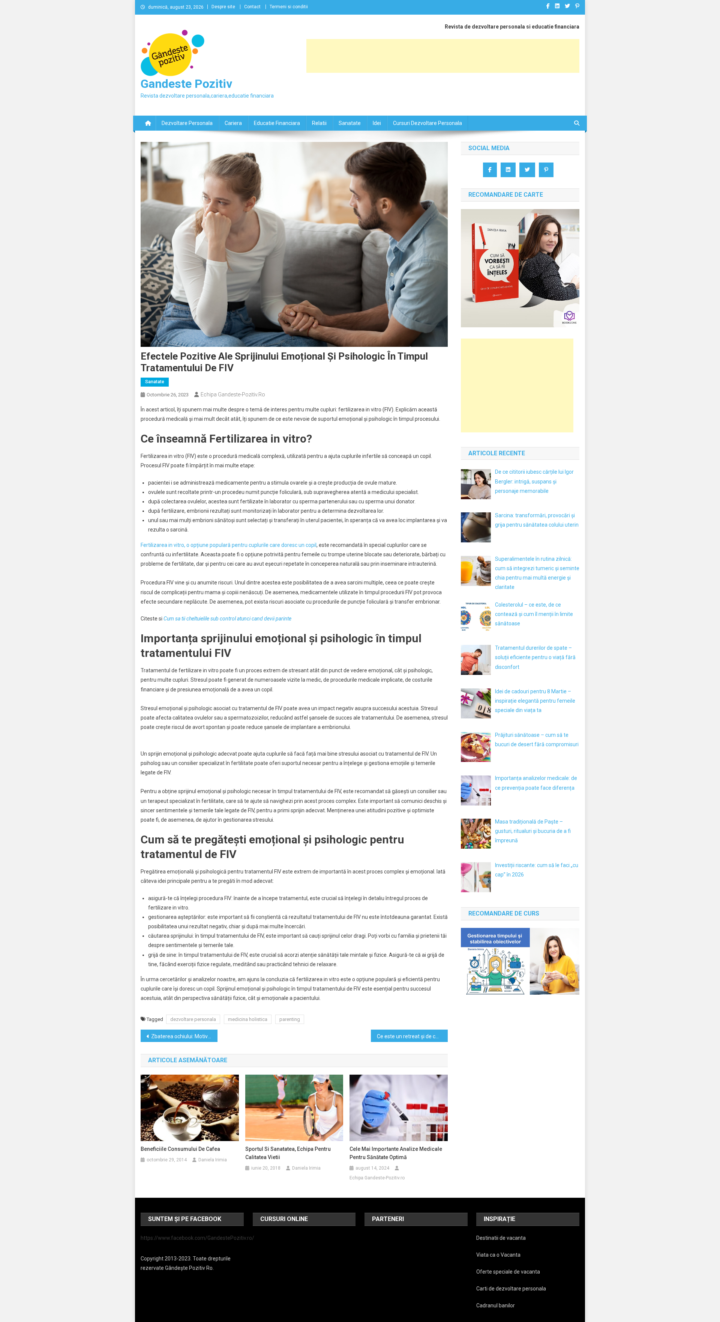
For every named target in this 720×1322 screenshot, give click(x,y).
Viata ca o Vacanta (498, 1255)
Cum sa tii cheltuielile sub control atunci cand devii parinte (227, 619)
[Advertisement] (442, 56)
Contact (252, 6)
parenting (289, 1019)
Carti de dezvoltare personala (511, 1289)
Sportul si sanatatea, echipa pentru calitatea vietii (288, 1153)
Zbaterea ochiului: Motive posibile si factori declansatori (184, 1036)
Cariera (233, 123)
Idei (377, 123)
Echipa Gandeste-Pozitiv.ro (233, 394)
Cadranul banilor (495, 1305)
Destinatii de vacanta (501, 1238)
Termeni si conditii (289, 6)
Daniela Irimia (212, 1159)
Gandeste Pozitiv (186, 84)
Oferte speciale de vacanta (508, 1272)
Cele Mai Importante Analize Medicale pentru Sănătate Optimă (396, 1153)
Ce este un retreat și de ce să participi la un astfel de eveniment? (412, 1036)
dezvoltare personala (193, 1019)
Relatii (319, 123)
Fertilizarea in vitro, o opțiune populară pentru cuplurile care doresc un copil (228, 545)
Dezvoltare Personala (187, 123)
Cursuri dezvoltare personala (427, 123)
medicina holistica (247, 1019)
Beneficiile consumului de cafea (180, 1149)
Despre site (223, 6)
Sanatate (350, 123)
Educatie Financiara (277, 123)
